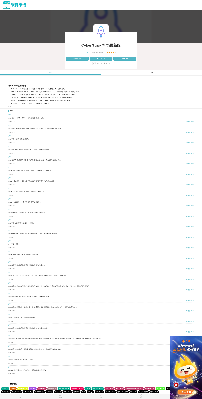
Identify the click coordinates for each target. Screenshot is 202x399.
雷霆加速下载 (143, 392)
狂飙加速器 (67, 392)
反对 (191, 121)
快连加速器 (160, 388)
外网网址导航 (39, 392)
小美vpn (90, 392)
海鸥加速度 (154, 392)
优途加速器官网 (98, 388)
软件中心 (49, 392)
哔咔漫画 (76, 392)
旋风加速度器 (22, 388)
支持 (187, 121)
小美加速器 (99, 392)
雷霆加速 (58, 392)
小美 (83, 392)
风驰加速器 (109, 388)
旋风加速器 (119, 388)
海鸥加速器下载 (123, 392)
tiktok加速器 (52, 388)
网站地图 (5, 388)
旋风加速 (33, 388)
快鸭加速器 (5, 392)
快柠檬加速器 (16, 392)
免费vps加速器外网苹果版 (134, 388)
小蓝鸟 (88, 388)
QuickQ (13, 388)
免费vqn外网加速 (77, 388)
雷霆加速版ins (110, 392)
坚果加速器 (42, 388)
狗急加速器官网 (64, 388)
